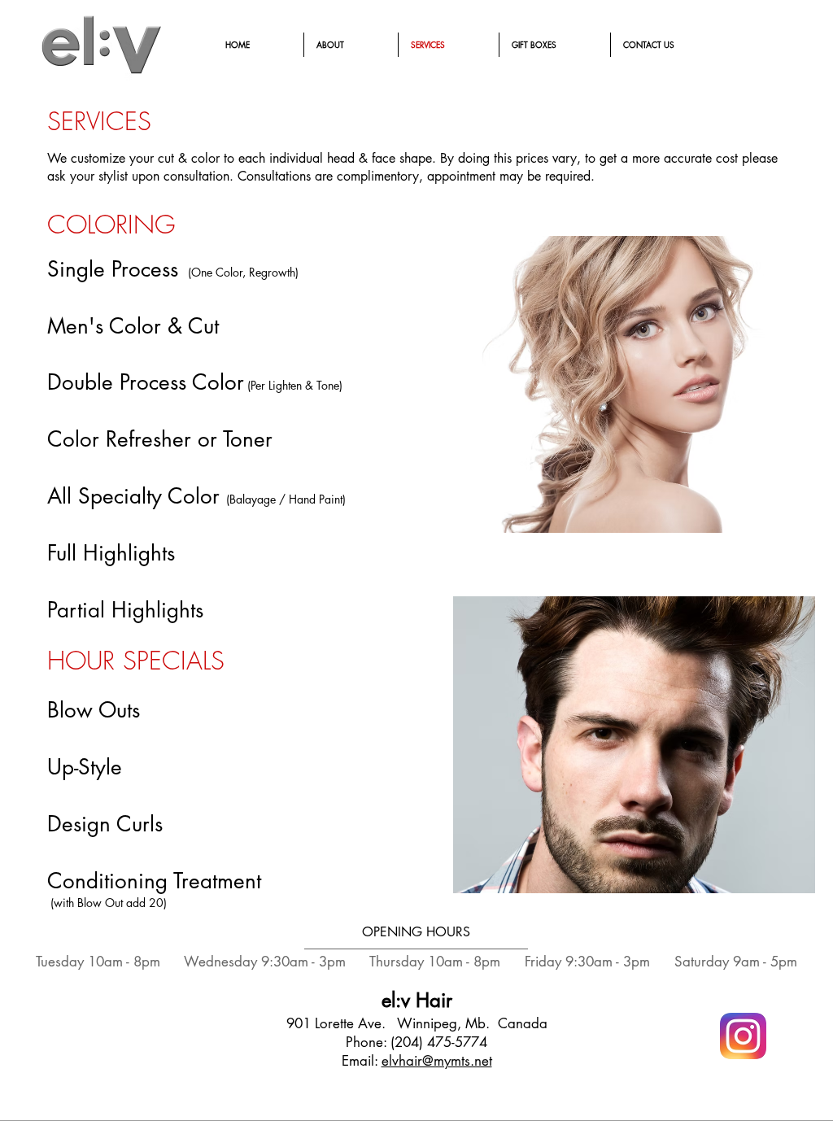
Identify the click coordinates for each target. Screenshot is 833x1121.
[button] (634, 384)
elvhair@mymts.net (437, 1061)
